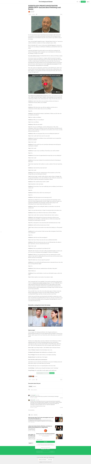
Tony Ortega (32, 11)
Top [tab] (29, 414)
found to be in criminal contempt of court (41, 283)
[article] (45, 420)
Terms (47, 457)
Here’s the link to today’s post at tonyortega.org (37, 359)
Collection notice (51, 457)
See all (30, 443)
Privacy (45, 457)
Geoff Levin (32, 399)
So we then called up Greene (34, 55)
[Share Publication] (79, 2)
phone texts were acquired (52, 64)
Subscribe (83, 1)
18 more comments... (31, 410)
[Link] (27, 305)
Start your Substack (43, 459)
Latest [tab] (32, 414)
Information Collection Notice (45, 444)
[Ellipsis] (62, 395)
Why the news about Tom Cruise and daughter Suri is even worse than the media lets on (41, 418)
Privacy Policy (53, 444)
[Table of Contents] (1, 232)
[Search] (77, 2)
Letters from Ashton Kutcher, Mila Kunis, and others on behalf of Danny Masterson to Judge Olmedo (40, 427)
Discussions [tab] (35, 414)
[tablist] (32, 386)
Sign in (88, 1)
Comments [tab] (30, 386)
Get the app (50, 459)
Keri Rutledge (32, 395)
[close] (54, 429)
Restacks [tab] (34, 386)
